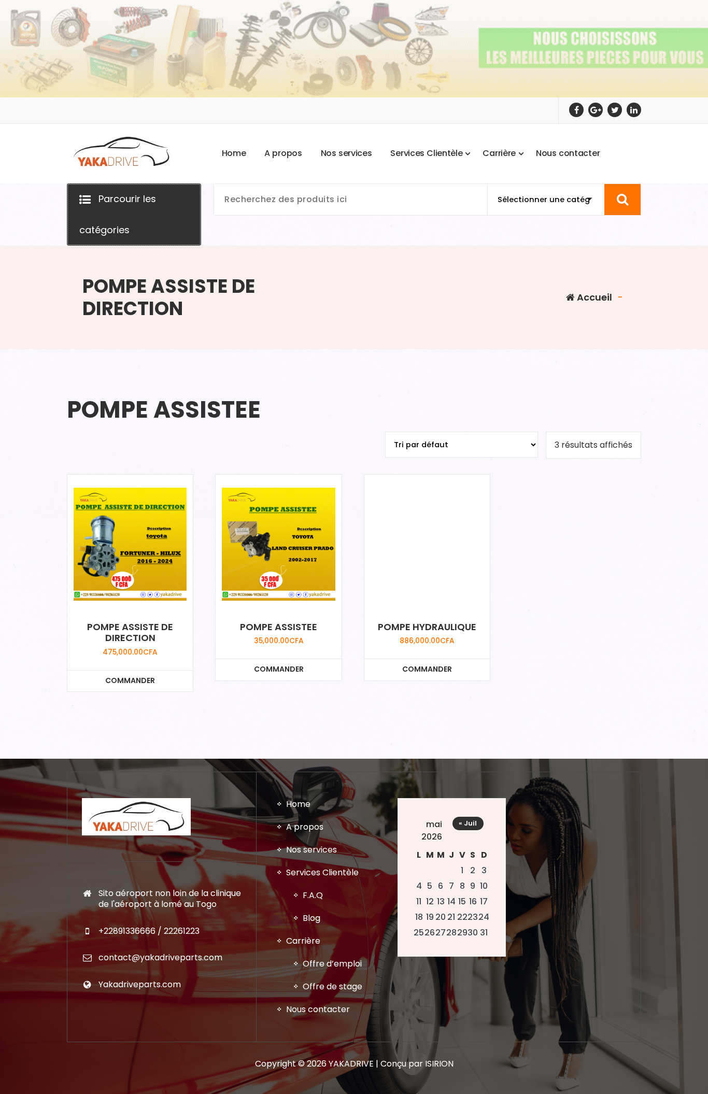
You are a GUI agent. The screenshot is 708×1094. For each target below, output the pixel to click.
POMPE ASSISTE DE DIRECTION (130, 632)
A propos (304, 827)
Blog (311, 918)
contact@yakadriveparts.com (160, 957)
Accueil (593, 297)
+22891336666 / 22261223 (149, 931)
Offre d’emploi (332, 964)
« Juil (468, 823)
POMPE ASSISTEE (278, 627)
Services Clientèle (322, 872)
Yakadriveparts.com (139, 984)
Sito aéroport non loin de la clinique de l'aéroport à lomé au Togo (169, 899)
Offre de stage (332, 986)
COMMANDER (130, 680)
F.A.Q (313, 895)
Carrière (303, 941)
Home (298, 804)
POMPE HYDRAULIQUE (427, 627)
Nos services (311, 850)
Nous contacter (318, 1009)
